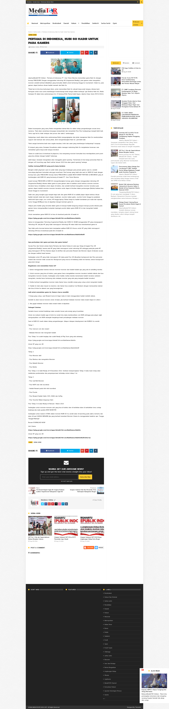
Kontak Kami (36, 2)
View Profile (98, 500)
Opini (115, 23)
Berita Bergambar (110, 667)
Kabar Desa (108, 624)
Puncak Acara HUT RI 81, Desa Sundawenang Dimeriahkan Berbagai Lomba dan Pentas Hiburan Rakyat (131, 80)
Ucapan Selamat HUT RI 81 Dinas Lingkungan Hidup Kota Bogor (91, 538)
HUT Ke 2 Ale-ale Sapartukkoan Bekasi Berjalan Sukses (38, 538)
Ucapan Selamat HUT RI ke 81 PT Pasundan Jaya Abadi (65, 538)
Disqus (101, 547)
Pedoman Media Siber (47, 2)
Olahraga (107, 652)
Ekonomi (107, 660)
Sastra (107, 695)
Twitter (70, 53)
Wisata (107, 675)
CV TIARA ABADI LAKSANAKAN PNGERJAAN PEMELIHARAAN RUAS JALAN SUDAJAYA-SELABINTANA (131, 115)
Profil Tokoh (108, 648)
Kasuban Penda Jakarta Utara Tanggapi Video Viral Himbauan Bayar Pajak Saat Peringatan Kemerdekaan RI (131, 104)
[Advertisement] (126, 43)
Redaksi (29, 2)
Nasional (35, 23)
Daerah (66, 23)
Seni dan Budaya (110, 663)
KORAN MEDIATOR (33, 707)
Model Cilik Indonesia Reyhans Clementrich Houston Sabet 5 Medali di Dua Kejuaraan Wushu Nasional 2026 (129, 187)
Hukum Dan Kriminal (111, 597)
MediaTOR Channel (110, 683)
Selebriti (95, 23)
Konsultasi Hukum (110, 687)
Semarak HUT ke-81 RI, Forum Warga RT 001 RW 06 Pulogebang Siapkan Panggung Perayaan (129, 135)
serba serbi (108, 656)
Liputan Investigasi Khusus (113, 691)
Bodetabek (57, 23)
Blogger (90, 547)
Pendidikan (86, 23)
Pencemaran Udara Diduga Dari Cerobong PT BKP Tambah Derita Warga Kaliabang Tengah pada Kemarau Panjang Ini (129, 169)
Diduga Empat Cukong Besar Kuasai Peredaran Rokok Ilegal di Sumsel (130, 204)
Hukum (73, 23)
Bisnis (106, 628)
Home (30, 32)
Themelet (138, 707)
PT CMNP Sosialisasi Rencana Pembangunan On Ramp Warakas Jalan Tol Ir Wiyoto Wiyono (131, 92)
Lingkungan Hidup (110, 671)
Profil (106, 640)
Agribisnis (108, 679)
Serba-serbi (105, 23)
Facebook (50, 53)
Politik (106, 632)
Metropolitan (45, 23)
